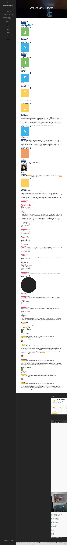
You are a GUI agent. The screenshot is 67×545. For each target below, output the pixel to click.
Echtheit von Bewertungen (8, 35)
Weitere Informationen (30, 544)
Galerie (8, 21)
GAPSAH (5, 540)
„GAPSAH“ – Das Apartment (8, 14)
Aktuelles (8, 11)
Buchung (8, 24)
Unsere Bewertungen (8, 9)
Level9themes (8, 541)
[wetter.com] (54, 413)
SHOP (8, 29)
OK (37, 544)
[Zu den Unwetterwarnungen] (55, 405)
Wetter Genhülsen (61, 399)
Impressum (7, 32)
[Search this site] (8, 41)
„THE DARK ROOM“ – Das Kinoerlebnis (8, 18)
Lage (8, 26)
